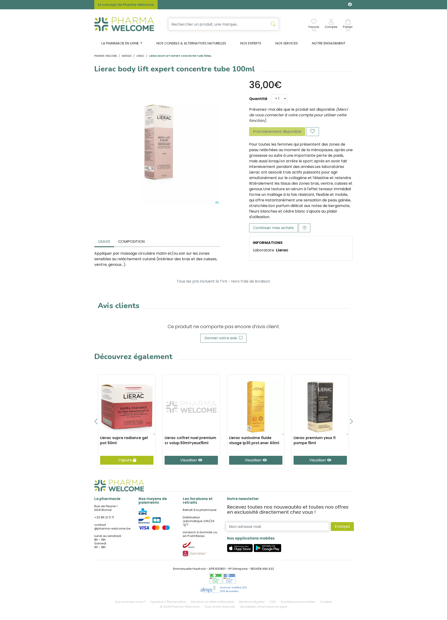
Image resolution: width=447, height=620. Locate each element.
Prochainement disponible (277, 131)
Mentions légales (252, 602)
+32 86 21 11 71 (104, 517)
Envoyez (342, 526)
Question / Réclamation (168, 602)
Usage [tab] (104, 241)
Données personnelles (298, 602)
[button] (96, 421)
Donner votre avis (221, 338)
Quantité (258, 98)
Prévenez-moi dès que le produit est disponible (292, 109)
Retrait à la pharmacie (200, 510)
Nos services (286, 43)
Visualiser (189, 460)
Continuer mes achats (273, 227)
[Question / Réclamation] (304, 227)
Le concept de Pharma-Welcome (126, 4)
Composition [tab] (131, 241)
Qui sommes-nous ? (130, 602)
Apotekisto (263, 607)
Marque (127, 56)
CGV (272, 602)
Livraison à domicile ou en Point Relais (200, 534)
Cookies (326, 602)
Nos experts (250, 43)
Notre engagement (328, 43)
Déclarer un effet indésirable (212, 602)
